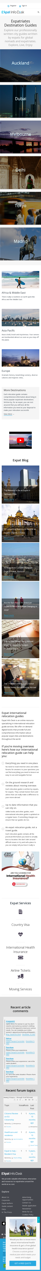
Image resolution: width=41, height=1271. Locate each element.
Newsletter (26, 1208)
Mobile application (29, 1205)
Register (13, 5)
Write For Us (27, 1211)
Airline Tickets (20, 970)
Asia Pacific (8, 330)
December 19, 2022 (28, 1034)
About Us (5, 1197)
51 (33, 1100)
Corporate (6, 1200)
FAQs (4, 1209)
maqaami (10, 1021)
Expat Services (20, 903)
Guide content (7, 1206)
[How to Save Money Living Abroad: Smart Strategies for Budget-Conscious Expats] (20, 639)
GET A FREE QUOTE (23, 1263)
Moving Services (20, 989)
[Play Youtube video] (20, 440)
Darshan (10, 1047)
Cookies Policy (27, 1214)
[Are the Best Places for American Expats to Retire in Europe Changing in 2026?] (20, 600)
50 (29, 1100)
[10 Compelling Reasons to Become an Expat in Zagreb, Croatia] (20, 523)
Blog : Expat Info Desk (13, 1034)
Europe (6, 371)
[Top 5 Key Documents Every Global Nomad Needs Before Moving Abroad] (20, 678)
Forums (8, 1126)
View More (8, 414)
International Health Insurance (20, 949)
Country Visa (20, 924)
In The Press (7, 1212)
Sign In (24, 5)
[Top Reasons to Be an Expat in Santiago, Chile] (20, 485)
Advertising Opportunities (27, 1198)
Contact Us (26, 1202)
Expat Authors (7, 1203)
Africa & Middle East (14, 292)
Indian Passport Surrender (15, 1041)
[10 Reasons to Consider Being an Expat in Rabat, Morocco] (20, 562)
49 (26, 1100)
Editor (9, 1038)
